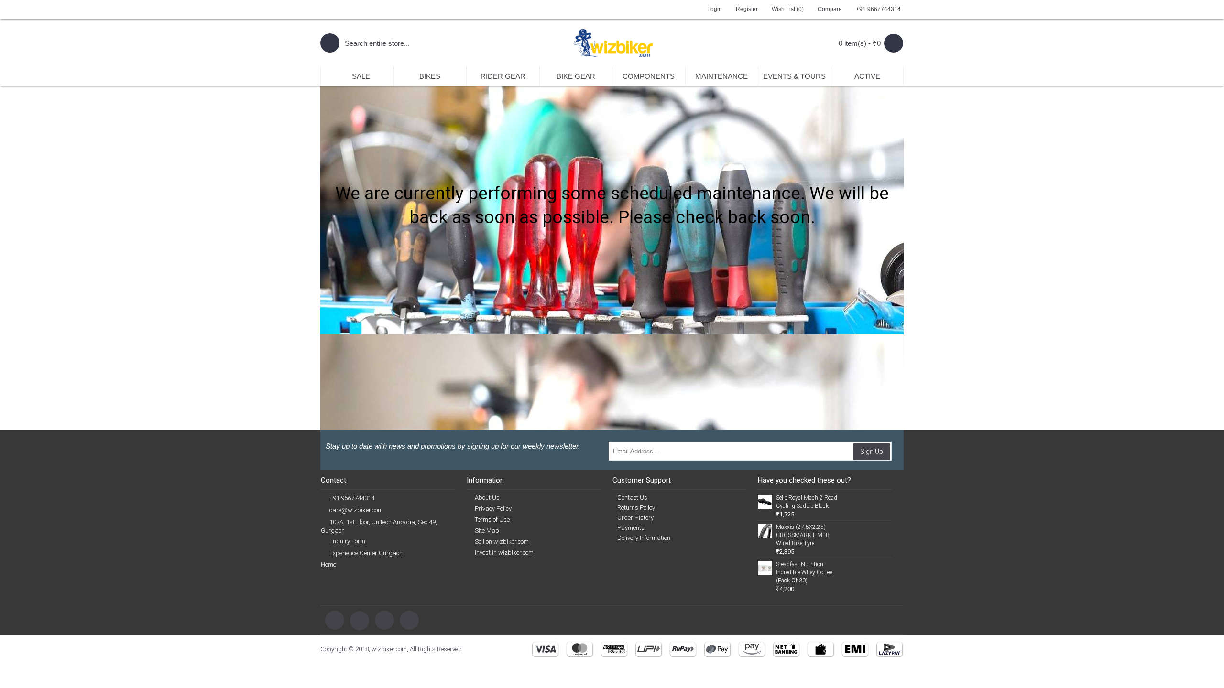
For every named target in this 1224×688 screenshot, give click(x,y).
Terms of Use (492, 519)
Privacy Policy (493, 508)
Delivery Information (643, 537)
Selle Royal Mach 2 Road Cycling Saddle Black (806, 501)
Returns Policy (636, 507)
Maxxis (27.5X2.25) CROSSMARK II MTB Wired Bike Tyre (803, 535)
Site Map (487, 530)
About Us (487, 497)
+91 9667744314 (351, 498)
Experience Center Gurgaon (366, 553)
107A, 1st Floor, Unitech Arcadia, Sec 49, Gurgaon (379, 526)
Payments (631, 527)
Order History (635, 517)
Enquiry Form (347, 541)
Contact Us (632, 497)
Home (328, 564)
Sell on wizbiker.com (502, 541)
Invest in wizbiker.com (504, 552)
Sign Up (871, 451)
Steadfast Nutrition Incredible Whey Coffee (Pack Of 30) (804, 572)
